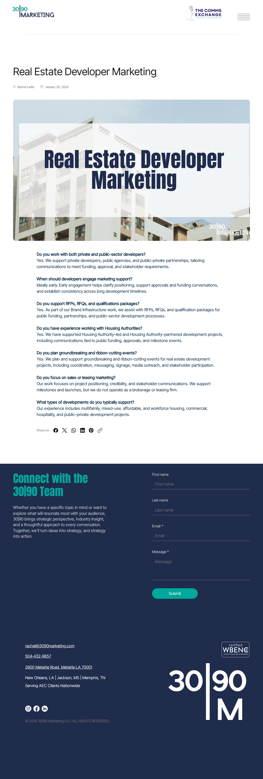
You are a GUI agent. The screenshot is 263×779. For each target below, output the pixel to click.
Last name (160, 500)
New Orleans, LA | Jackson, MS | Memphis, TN (65, 677)
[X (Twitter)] (64, 430)
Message (160, 551)
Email (157, 526)
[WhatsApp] (73, 430)
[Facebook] (55, 430)
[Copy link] (100, 430)
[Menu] (243, 17)
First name (160, 474)
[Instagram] (28, 709)
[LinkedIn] (82, 430)
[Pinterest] (91, 430)
